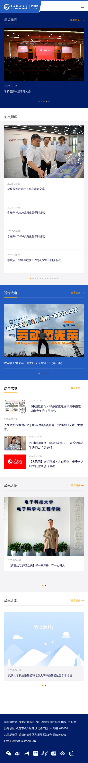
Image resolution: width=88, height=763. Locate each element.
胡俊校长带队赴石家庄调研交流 (26, 189)
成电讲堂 (10, 600)
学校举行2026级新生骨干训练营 (26, 212)
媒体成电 (10, 388)
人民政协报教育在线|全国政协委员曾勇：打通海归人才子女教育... (43, 427)
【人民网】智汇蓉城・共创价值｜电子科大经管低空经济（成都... (56, 464)
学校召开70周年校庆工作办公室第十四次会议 (34, 260)
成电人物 (10, 485)
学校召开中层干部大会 (17, 91)
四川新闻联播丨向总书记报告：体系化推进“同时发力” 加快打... (56, 445)
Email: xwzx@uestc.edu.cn (20, 741)
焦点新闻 (10, 19)
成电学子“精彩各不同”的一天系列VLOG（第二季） (34, 363)
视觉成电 (10, 293)
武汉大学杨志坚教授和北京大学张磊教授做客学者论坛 (40, 675)
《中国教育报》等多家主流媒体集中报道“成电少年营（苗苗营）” (55, 408)
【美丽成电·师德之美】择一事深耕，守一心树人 (36, 565)
